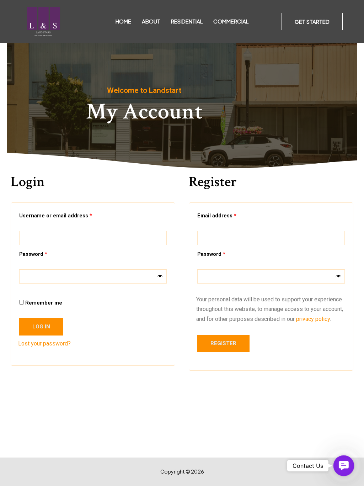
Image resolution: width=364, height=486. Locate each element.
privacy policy (313, 319)
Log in (41, 326)
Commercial (230, 21)
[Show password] (160, 277)
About (151, 21)
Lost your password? (44, 343)
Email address (228, 215)
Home (123, 21)
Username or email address (67, 215)
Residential (187, 21)
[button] (312, 21)
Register (223, 343)
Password (44, 253)
